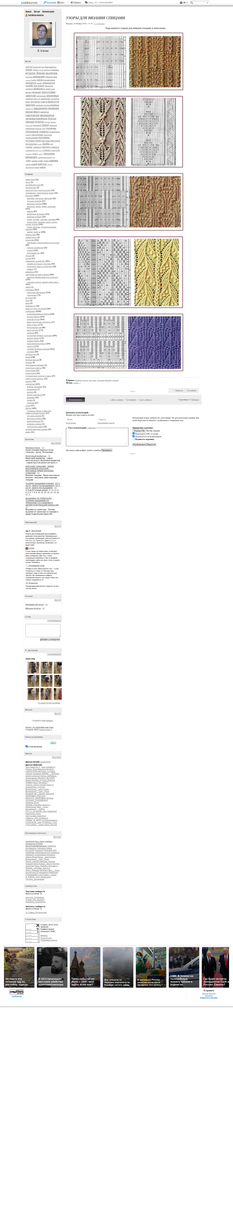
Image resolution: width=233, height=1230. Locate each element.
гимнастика (51, 77)
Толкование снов (36, 566)
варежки (55, 70)
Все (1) (58, 713)
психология (32, 137)
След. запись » (145, 399)
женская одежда (34, 204)
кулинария (30, 311)
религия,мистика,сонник (36, 429)
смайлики (91, 428)
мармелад (29, 109)
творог (35, 154)
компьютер (30, 306)
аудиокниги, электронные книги (40, 193)
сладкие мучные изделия (38, 349)
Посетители (46, 938)
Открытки (33, 583)
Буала (42, 787)
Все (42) (57, 837)
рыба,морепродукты (36, 344)
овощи (30, 121)
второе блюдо (35, 73)
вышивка (29, 77)
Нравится (179, 390)
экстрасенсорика (32, 167)
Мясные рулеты (33, 608)
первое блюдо (33, 341)
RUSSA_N (36, 780)
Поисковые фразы (49, 940)
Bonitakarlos (31, 848)
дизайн (39, 83)
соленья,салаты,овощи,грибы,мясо (43, 282)
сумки (53, 150)
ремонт (30, 269)
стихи (46, 150)
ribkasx (29, 857)
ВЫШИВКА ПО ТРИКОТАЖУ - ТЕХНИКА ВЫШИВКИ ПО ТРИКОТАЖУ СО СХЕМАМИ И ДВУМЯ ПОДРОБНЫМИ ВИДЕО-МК (42, 501)
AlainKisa (52, 846)
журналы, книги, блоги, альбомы (41, 206)
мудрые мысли (32, 360)
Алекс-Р (50, 785)
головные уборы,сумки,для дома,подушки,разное (38, 412)
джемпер (31, 83)
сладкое (54, 147)
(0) (43, 448)
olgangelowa (40, 855)
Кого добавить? (48, 767)
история (29, 298)
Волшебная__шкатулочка (37, 789)
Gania (52, 771)
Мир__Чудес (42, 807)
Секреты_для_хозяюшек (37, 818)
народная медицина (40, 115)
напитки (44, 112)
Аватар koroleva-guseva (42, 34)
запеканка (41, 96)
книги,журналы (33, 421)
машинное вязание (46, 108)
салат (29, 147)
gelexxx (29, 774)
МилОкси (44, 870)
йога (27, 301)
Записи (28, 11)
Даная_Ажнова (32, 861)
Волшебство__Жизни (35, 794)
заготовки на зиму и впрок (37, 275)
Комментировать (75, 400)
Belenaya (42, 769)
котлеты (35, 101)
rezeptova (51, 855)
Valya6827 (43, 783)
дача (40, 79)
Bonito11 (50, 769)
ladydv (28, 776)
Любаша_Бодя (32, 803)
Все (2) (58, 600)
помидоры (54, 132)
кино (28, 303)
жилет (29, 92)
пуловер (43, 137)
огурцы (47, 122)
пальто (53, 122)
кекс (28, 101)
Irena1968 (30, 850)
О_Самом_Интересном (36, 912)
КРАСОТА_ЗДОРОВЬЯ (36, 798)
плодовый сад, (33, 253)
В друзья (45, 51)
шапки (28, 164)
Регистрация (51, 2)
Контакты (209, 996)
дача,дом (30, 240)
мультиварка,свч (34, 327)
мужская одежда (34, 217)
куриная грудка (42, 105)
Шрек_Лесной (50, 825)
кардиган (45, 98)
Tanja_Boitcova (48, 780)
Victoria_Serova (32, 785)
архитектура (38, 67)
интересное (31, 188)
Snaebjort (39, 850)
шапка (53, 160)
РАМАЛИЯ (53, 873)
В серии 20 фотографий (49, 703)
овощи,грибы (33, 338)
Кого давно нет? (33, 767)
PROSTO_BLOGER (46, 778)
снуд (37, 150)
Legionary (36, 776)
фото (28, 182)
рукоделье (31, 144)
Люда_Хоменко (32, 870)
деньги (29, 256)
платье (38, 129)
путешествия (33, 140)
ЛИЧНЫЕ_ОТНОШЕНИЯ (37, 800)
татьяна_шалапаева (35, 879)
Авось (90, 2)
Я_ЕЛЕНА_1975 (33, 877)
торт (28, 160)
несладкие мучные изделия (39, 336)
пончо (28, 135)
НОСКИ (29, 67)
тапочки (28, 154)
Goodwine (37, 774)
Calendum (41, 848)
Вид (185, 3)
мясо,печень (32, 330)
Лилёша (49, 798)
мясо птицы (32, 325)
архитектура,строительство (38, 190)
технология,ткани (35, 427)
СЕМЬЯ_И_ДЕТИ (33, 820)
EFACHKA (37, 771)
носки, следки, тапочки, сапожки (41, 219)
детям (28, 258)
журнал (36, 92)
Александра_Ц (32, 787)
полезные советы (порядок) (39, 266)
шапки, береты (33, 232)
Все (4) (58, 526)
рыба (45, 143)
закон (28, 287)
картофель (55, 99)
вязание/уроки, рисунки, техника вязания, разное (97, 380)
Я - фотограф (35, 531)
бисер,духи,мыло (34, 395)
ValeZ (35, 783)
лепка (29, 400)
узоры (46, 161)
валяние (47, 70)
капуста (36, 99)
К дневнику (131, 399)
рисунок (55, 140)
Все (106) (56, 757)
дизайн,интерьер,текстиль (39, 264)
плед (44, 129)
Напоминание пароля (106, 423)
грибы (33, 80)
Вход (62, 2)
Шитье (28, 408)
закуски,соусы (33, 319)
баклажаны (50, 67)
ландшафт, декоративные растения (43, 243)
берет (29, 69)
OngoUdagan (31, 778)
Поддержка (181, 2)
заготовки (48, 92)
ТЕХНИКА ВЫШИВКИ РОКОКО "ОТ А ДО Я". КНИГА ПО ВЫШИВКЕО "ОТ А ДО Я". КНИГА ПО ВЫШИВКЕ (43, 485)
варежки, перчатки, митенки (39, 198)
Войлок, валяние (34, 387)
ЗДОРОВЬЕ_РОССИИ (35, 796)
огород (39, 121)
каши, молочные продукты (39, 322)
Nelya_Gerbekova (49, 776)
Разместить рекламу (209, 998)
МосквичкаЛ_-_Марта (35, 809)
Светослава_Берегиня (36, 816)
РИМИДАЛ (52, 811)
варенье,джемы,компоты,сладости (42, 277)
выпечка (51, 73)
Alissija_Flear (31, 769)
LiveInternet (30, 3)
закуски (31, 95)
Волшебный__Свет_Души (37, 791)
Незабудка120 (32, 873)
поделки (51, 128)
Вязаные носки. (33, 448)
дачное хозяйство (35, 248)
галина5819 (45, 762)
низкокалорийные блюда (41, 118)
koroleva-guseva (26, 15)
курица (54, 105)
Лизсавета (53, 866)
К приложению (54, 621)
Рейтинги (77, 2)
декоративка (49, 80)
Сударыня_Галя (49, 822)
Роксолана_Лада (33, 814)
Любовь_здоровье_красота (38, 805)
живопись (39, 88)
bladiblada (30, 853)
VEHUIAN (48, 850)
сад (51, 144)
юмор (43, 167)
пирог (45, 125)
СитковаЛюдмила (49, 820)
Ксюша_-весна (45, 864)
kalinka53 (55, 853)
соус (40, 150)
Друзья (37, 11)
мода (29, 111)
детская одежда (34, 201)
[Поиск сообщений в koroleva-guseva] (53, 742)
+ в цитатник (99, 23)
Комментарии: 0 (45, 730)
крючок (30, 105)
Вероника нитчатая (35, 605)
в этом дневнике (35, 747)
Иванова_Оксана (47, 861)
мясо (36, 111)
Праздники (30, 371)
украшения (32, 389)
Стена (31, 548)
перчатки (29, 125)
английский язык (33, 185)
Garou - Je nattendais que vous (40, 727)
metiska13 (30, 855)
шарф (34, 164)
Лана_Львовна (41, 866)
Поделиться (191, 390)
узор (40, 160)
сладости (30, 150)
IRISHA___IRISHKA (50, 774)
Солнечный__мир (34, 822)
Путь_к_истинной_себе (36, 811)
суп (58, 150)
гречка (28, 80)
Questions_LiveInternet (35, 902)
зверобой (49, 794)
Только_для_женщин (35, 900)
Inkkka (49, 848)
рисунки (45, 140)
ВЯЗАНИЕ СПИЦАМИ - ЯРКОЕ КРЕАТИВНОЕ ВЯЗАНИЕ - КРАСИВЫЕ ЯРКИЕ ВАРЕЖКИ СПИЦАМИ (40, 469)
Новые (195, 399)
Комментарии (48, 11)
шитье (42, 164)
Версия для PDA (208, 993)
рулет (40, 144)
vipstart (43, 785)
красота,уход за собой (36, 309)
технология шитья (44, 157)
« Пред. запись (116, 399)
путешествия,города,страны (38, 376)
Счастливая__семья (35, 825)
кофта (44, 101)
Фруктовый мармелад (36, 456)
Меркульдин (31, 807)
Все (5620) (56, 443)
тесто (41, 154)
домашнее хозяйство (35, 261)
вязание (39, 76)
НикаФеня (43, 873)
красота (53, 101)
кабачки (29, 99)
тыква (34, 161)
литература (31, 354)
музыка (29, 362)
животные (50, 89)
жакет (41, 85)
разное (29, 381)
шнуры (49, 164)
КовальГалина (32, 864)
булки (41, 70)
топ (53, 157)
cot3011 (29, 771)
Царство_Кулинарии (35, 897)
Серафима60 (32, 875)
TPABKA (29, 783)
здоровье (52, 95)
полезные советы (37, 131)
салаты (37, 147)
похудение (37, 134)
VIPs (55, 850)
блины (36, 70)
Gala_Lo (45, 771)
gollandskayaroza (43, 853)
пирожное (30, 128)
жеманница (46, 877)
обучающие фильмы (35, 365)
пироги (53, 125)
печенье (37, 125)
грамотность (31, 237)
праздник (47, 135)
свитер (46, 147)
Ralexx (29, 780)
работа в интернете (35, 379)
